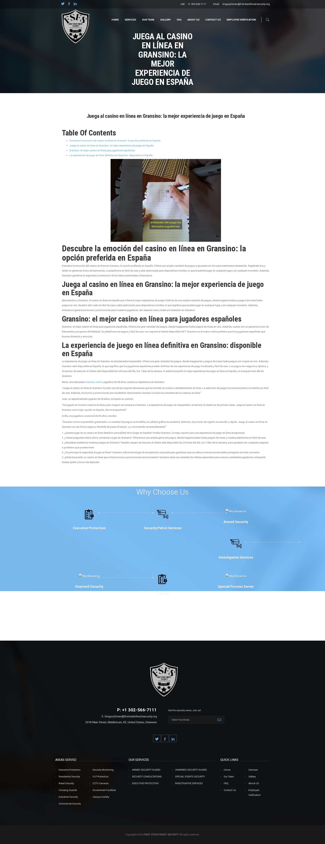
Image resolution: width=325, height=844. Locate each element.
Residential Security (69, 776)
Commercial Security (70, 803)
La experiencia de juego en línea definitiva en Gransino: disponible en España (111, 155)
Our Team (148, 19)
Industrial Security (68, 796)
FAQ (179, 19)
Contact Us (213, 19)
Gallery (165, 19)
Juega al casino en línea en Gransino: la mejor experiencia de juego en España (111, 145)
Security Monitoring (103, 769)
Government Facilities (104, 790)
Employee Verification (241, 19)
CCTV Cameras (101, 783)
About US (193, 19)
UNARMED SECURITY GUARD (191, 769)
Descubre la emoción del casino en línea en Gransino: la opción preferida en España (114, 140)
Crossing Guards (68, 790)
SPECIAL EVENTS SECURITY (190, 776)
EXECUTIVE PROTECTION (145, 783)
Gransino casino (94, 382)
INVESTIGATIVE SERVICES (189, 783)
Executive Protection (69, 769)
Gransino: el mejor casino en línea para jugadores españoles (102, 150)
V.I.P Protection (101, 776)
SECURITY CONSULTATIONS (147, 776)
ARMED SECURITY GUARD (146, 769)
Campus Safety (101, 796)
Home (115, 19)
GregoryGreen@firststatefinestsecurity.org (246, 4)
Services (130, 19)
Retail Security (66, 783)
